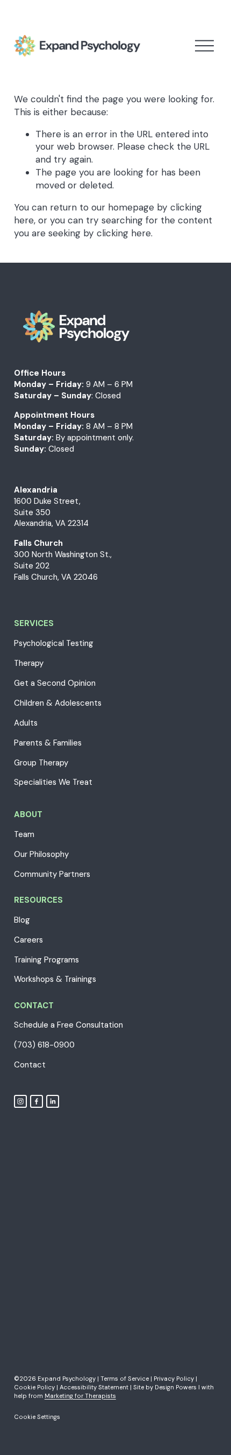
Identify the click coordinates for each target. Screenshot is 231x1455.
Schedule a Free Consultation (68, 1025)
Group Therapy (41, 762)
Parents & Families (48, 742)
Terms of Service (124, 1378)
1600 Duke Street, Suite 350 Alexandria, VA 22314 (51, 512)
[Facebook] (36, 1101)
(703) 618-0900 (44, 1044)
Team (24, 834)
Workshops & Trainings (55, 979)
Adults (26, 723)
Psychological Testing (53, 643)
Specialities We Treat (53, 782)
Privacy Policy (174, 1378)
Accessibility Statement (94, 1387)
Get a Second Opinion (55, 683)
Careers (28, 939)
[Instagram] (20, 1101)
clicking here (124, 233)
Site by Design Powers (165, 1387)
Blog (22, 920)
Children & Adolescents (58, 703)
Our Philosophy (41, 854)
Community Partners (52, 874)
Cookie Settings (37, 1417)
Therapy (29, 663)
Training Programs (46, 959)
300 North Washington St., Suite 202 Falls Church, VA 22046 (63, 565)
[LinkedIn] (52, 1101)
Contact (30, 1064)
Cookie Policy (34, 1387)
